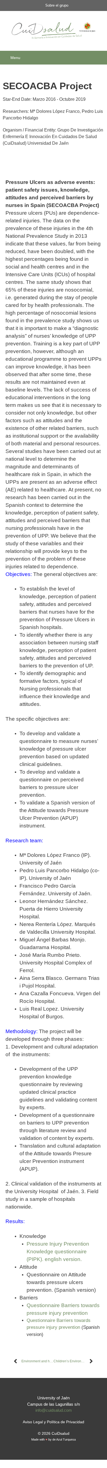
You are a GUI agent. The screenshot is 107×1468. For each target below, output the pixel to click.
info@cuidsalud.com (53, 1410)
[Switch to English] (56, 1454)
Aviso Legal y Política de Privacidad (53, 1422)
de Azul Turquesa (64, 1439)
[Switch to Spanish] (51, 1454)
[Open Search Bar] (101, 58)
